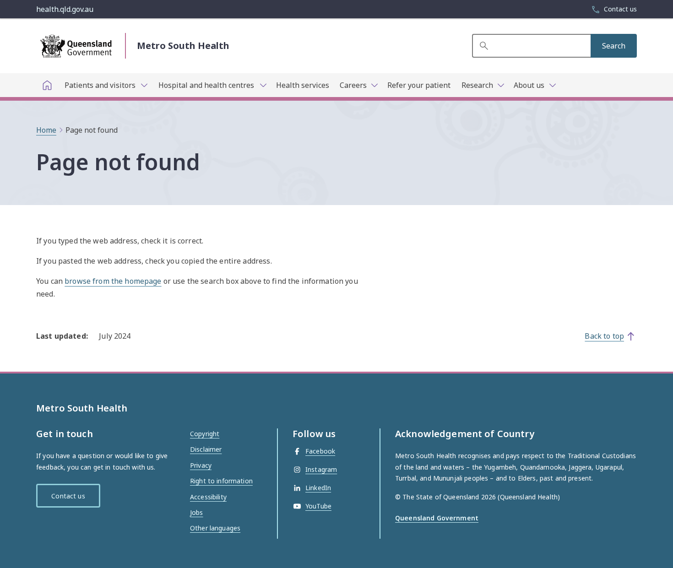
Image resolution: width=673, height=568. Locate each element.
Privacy (201, 465)
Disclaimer (206, 449)
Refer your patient (418, 85)
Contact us (68, 496)
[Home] (47, 85)
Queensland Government (436, 518)
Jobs (196, 512)
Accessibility (208, 496)
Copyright (204, 433)
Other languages (215, 528)
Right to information (221, 480)
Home (46, 130)
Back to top (604, 336)
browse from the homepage (113, 281)
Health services (302, 85)
